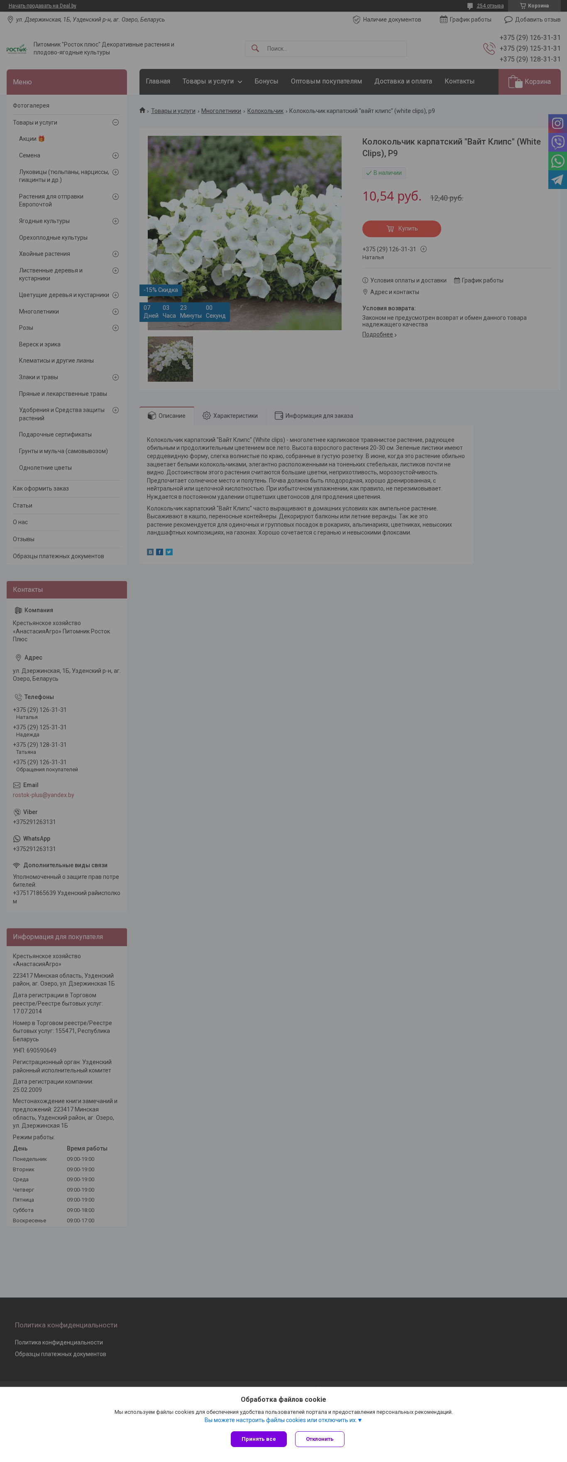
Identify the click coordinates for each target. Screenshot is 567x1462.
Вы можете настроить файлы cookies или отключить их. (281, 1420)
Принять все (259, 1439)
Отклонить (320, 1439)
